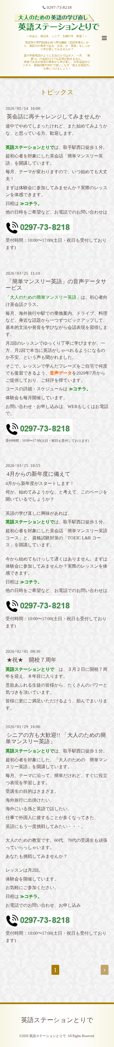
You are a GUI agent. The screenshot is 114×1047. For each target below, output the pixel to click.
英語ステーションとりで (57, 1020)
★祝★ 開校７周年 (31, 660)
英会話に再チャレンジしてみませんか (54, 116)
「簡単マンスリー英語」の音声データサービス (56, 285)
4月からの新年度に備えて (38, 474)
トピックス (57, 92)
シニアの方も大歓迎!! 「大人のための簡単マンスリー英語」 (56, 738)
